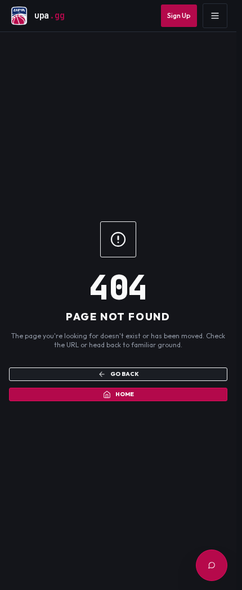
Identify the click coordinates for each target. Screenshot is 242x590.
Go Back (124, 374)
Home (124, 394)
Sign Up (179, 15)
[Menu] (215, 15)
